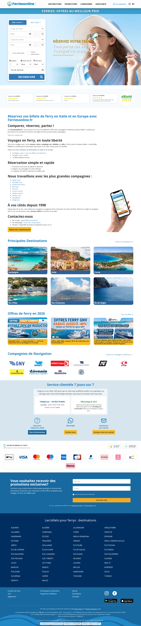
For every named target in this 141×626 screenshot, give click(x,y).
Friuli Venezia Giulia (114, 541)
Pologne (15, 571)
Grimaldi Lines (17, 182)
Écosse (45, 536)
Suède (45, 576)
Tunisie (108, 576)
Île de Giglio (79, 549)
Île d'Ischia (109, 545)
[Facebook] (114, 593)
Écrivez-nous (70, 432)
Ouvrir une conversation (32, 223)
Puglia (45, 571)
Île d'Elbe (77, 545)
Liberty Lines (16, 195)
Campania (47, 532)
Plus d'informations (37, 432)
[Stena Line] (60, 372)
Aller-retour (17, 22)
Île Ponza (109, 549)
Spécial (74, 591)
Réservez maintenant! (20, 229)
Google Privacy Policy (77, 505)
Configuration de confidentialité (51, 623)
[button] (101, 4)
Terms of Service (89, 505)
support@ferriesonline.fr (29, 220)
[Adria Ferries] (103, 363)
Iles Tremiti (47, 558)
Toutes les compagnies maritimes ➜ (119, 355)
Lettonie (46, 563)
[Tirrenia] (38, 372)
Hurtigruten (16, 198)
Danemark (16, 536)
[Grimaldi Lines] (81, 363)
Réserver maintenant (15, 135)
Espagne (15, 155)
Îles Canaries (48, 554)
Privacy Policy (78, 609)
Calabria (15, 532)
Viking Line (16, 200)
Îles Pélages (17, 558)
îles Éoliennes (41, 153)
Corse (26, 153)
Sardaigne (15, 153)
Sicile (22, 153)
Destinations (76, 594)
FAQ (9, 594)
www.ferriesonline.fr (21, 4)
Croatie (108, 532)
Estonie (15, 541)
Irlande (77, 558)
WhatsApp (70, 426)
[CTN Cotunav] (124, 363)
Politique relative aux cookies (91, 623)
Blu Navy (15, 187)
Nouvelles (75, 597)
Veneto (14, 580)
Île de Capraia (17, 549)
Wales (45, 580)
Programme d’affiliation (48, 594)
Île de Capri (47, 549)
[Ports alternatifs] (10, 53)
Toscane (77, 576)
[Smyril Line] (81, 372)
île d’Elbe (32, 153)
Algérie (45, 527)
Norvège (108, 567)
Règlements (12, 597)
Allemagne (78, 527)
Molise (76, 567)
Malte (26, 155)
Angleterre (110, 527)
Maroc (45, 567)
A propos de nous (14, 591)
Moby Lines (16, 180)
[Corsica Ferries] (17, 372)
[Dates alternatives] (29, 53)
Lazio (13, 563)
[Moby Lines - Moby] (38, 363)
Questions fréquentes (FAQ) (37, 427)
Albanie (15, 527)
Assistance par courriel (103, 427)
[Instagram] (107, 593)
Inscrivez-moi (101, 500)
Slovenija (15, 576)
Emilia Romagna (81, 536)
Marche (15, 567)
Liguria (76, 563)
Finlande (46, 541)
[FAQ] (37, 421)
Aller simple (35, 22)
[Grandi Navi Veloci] (17, 363)
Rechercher (26, 77)
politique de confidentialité (88, 494)
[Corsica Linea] (60, 363)
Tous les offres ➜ (127, 314)
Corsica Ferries (17, 191)
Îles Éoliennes (111, 554)
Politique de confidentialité (72, 623)
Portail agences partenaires (49, 591)
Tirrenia (15, 189)
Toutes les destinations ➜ (124, 242)
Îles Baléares (17, 554)
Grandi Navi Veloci (18, 184)
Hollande (47, 545)
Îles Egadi (78, 554)
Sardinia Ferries (17, 193)
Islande (108, 558)
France (76, 541)
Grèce (21, 155)
